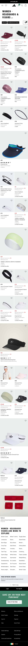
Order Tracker (4, 615)
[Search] (22, 5)
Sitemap (16, 615)
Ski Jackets (13, 560)
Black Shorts (22, 563)
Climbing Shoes (21, 552)
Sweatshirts (4, 563)
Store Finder (17, 623)
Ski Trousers (13, 563)
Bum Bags (4, 542)
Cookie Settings (5, 630)
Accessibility (17, 638)
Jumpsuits (4, 539)
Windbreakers (5, 566)
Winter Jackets (21, 543)
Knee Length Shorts (4, 570)
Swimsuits (4, 557)
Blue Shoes (13, 542)
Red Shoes (13, 566)
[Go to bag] (25, 5)
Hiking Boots (22, 545)
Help (2, 623)
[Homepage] (14, 6)
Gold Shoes (13, 545)
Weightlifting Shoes (22, 558)
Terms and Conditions (6, 638)
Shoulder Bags (12, 570)
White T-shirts (14, 536)
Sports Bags (4, 554)
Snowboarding (5, 560)
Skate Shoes (22, 539)
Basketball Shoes (22, 561)
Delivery (3, 611)
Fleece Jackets (23, 554)
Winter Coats (4, 536)
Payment (16, 619)
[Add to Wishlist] (11, 27)
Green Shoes (22, 566)
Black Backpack (21, 549)
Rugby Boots (22, 536)
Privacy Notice (17, 634)
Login (7, 588)
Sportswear (13, 557)
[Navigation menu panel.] (2, 5)
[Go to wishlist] (6, 5)
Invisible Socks (12, 549)
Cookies (3, 634)
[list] (11, 22)
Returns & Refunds (18, 611)
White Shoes (13, 554)
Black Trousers (12, 540)
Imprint (3, 619)
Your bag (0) (19, 588)
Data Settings (17, 630)
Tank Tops (3, 551)
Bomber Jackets (3, 549)
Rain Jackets (13, 551)
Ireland (16, 643)
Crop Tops (3, 545)
